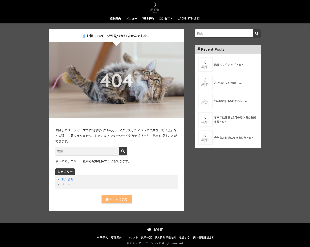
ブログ (66, 184)
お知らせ (67, 179)
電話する (184, 237)
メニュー (131, 18)
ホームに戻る (118, 199)
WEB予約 (148, 18)
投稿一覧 (146, 237)
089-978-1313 (190, 18)
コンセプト (166, 18)
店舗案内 (115, 18)
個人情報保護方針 (165, 237)
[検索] (123, 151)
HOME (157, 229)
